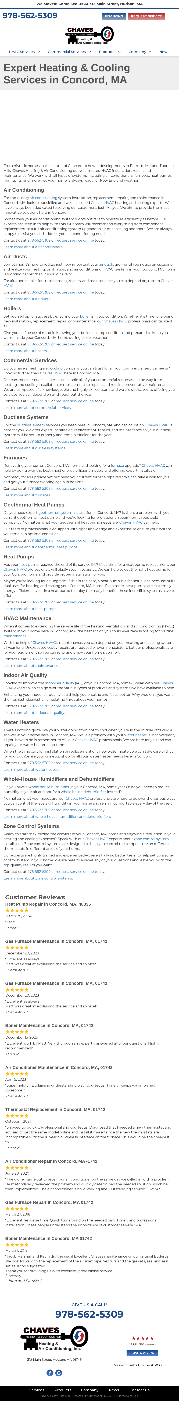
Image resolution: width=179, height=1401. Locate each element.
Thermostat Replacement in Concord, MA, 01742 (55, 1109)
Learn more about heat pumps (29, 609)
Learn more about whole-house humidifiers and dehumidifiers (57, 816)
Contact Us (140, 1390)
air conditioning (43, 198)
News (164, 52)
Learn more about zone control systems (37, 878)
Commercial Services (67, 52)
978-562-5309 (30, 15)
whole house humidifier (48, 787)
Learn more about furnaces (26, 495)
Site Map (65, 1396)
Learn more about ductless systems (34, 448)
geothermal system (55, 513)
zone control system (151, 839)
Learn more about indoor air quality (33, 713)
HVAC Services (22, 52)
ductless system (31, 425)
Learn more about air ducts (26, 299)
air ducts (106, 264)
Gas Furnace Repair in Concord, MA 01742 (49, 1202)
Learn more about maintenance (30, 666)
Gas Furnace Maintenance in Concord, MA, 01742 (56, 941)
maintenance (15, 636)
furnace (117, 465)
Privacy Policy (49, 1396)
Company (137, 52)
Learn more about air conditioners (32, 247)
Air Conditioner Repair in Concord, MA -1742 (51, 1161)
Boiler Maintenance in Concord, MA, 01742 (49, 1025)
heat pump (29, 564)
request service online (75, 240)
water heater (135, 735)
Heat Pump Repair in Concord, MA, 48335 (48, 904)
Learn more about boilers (25, 351)
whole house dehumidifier (83, 792)
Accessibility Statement (87, 1396)
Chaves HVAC (102, 203)
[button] (38, 52)
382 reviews (147, 1344)
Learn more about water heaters (31, 769)
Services (36, 1390)
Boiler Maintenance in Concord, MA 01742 (48, 1238)
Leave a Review (142, 1353)
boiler (85, 316)
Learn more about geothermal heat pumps (40, 547)
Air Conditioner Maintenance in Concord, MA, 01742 (59, 1067)
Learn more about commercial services (37, 408)
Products (107, 52)
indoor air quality (59, 683)
